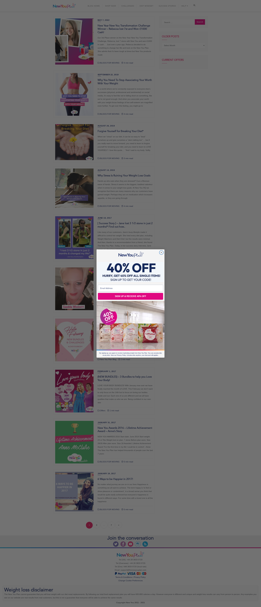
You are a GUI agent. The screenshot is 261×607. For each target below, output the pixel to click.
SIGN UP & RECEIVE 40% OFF (130, 296)
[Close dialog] (161, 252)
